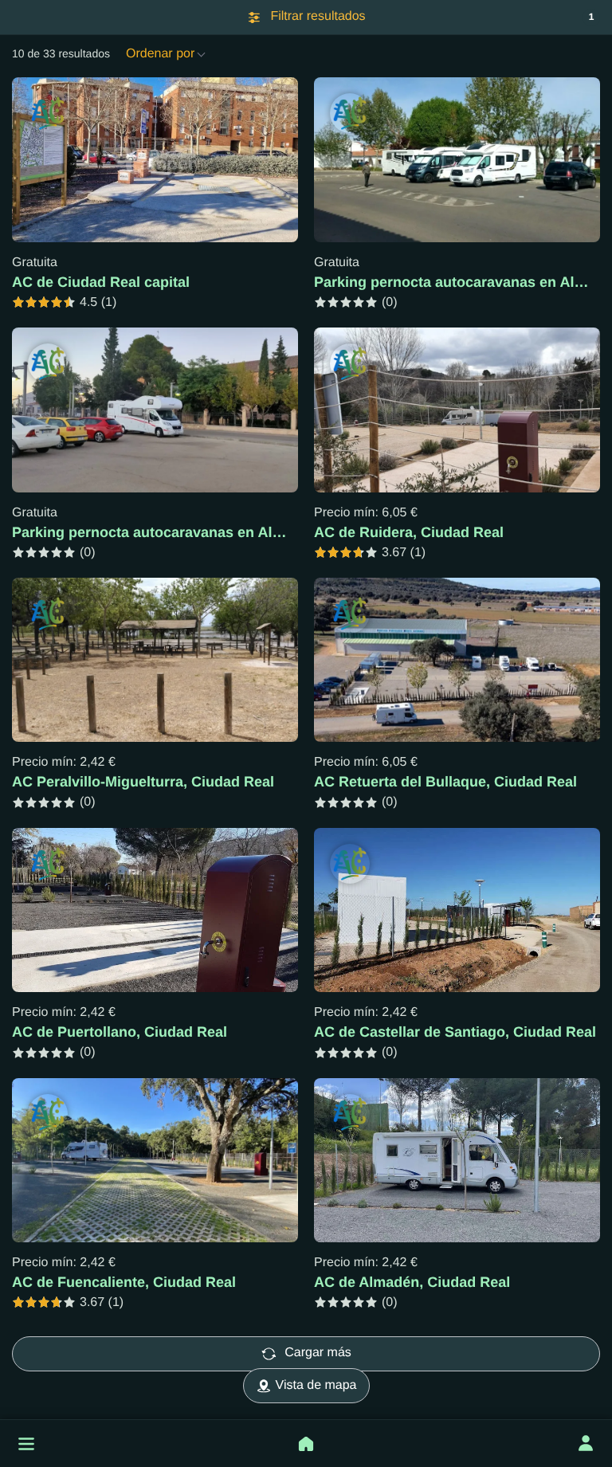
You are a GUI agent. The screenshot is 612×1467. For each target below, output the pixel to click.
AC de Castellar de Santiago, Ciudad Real (455, 1032)
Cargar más (317, 1352)
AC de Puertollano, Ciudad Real (119, 1032)
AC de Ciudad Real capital (101, 282)
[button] (26, 1444)
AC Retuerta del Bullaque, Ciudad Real (445, 782)
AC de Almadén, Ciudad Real (412, 1282)
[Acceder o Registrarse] (585, 1444)
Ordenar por (162, 54)
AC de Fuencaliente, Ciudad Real (124, 1282)
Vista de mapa (316, 1385)
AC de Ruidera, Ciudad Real (409, 532)
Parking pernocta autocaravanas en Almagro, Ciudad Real (209, 532)
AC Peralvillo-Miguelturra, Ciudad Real (143, 782)
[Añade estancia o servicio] (306, 1444)
